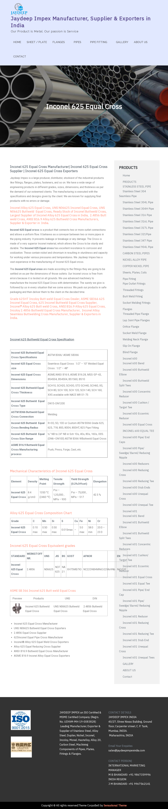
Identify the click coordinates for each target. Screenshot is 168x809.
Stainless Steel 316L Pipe (138, 221)
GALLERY (122, 42)
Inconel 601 (130, 511)
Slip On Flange (131, 345)
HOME (17, 42)
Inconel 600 (130, 358)
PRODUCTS (129, 181)
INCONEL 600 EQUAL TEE (138, 430)
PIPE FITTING (98, 42)
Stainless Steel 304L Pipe (138, 202)
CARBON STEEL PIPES (136, 253)
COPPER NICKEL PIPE (136, 266)
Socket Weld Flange (135, 333)
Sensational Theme (115, 805)
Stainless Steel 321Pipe (137, 234)
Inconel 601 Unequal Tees (139, 657)
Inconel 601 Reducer (135, 616)
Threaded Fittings (133, 290)
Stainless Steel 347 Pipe (137, 240)
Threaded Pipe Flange (136, 313)
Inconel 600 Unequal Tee (138, 504)
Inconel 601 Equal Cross (137, 577)
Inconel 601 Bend (133, 516)
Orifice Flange (131, 326)
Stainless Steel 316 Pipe (137, 215)
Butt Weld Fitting (133, 296)
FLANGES (58, 42)
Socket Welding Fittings (136, 302)
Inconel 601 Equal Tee (136, 583)
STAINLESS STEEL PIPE (137, 186)
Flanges (127, 309)
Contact (127, 676)
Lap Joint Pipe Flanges (136, 320)
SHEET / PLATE (37, 42)
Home (126, 175)
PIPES (77, 42)
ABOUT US (140, 42)
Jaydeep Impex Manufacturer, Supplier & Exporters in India (81, 22)
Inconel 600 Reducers (136, 463)
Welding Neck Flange (135, 339)
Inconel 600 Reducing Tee (138, 481)
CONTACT (19, 56)
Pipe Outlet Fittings (134, 283)
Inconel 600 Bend (133, 363)
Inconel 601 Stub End (136, 640)
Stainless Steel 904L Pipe (138, 247)
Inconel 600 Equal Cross (137, 424)
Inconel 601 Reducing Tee (138, 633)
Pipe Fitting (129, 278)
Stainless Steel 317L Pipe (138, 227)
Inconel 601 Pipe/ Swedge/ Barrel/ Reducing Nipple (134, 605)
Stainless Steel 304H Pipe (138, 208)
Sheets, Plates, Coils (135, 272)
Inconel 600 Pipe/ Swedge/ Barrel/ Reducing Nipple (134, 453)
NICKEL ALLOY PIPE (135, 259)
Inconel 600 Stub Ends (136, 487)
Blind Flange (130, 352)
